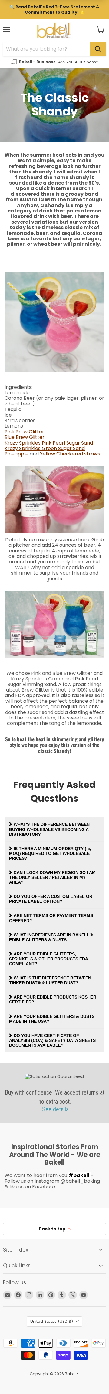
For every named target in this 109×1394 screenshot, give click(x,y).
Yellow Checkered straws (70, 453)
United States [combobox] (51, 1321)
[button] (100, 29)
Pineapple (16, 453)
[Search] (98, 49)
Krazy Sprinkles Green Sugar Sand (45, 448)
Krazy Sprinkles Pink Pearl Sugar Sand (49, 442)
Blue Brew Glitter (25, 437)
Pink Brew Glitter (24, 431)
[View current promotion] (54, 10)
